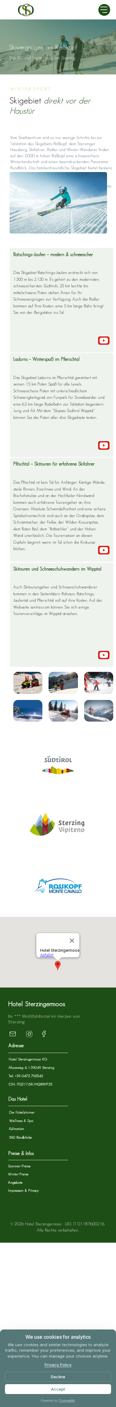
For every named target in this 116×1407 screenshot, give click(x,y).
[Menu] (104, 10)
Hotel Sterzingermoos (36, 1004)
